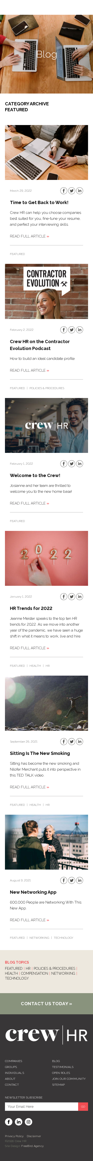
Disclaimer (34, 1136)
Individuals (14, 1073)
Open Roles (61, 1073)
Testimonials (63, 1067)
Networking (39, 937)
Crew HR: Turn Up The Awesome (46, 1035)
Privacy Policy (14, 1136)
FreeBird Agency (32, 1146)
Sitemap (58, 1084)
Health (35, 666)
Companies (13, 1061)
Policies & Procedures (47, 388)
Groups (11, 1067)
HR (48, 666)
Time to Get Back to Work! (39, 202)
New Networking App (33, 892)
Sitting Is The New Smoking (40, 753)
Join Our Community (69, 1079)
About (10, 1079)
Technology (63, 937)
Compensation (34, 973)
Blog (56, 1061)
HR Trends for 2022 (31, 608)
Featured (17, 254)
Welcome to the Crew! (35, 475)
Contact (12, 1084)
